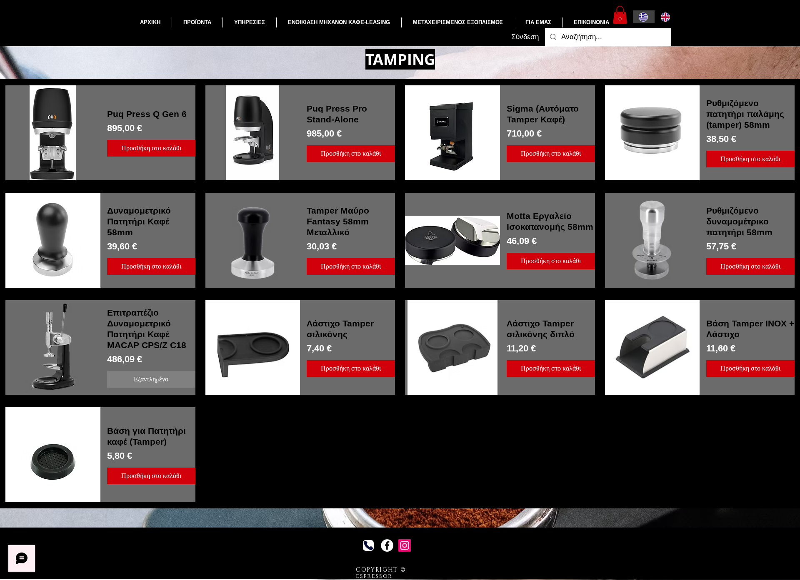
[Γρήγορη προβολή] (52, 132)
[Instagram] (404, 545)
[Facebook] (387, 545)
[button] (197, 22)
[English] (666, 16)
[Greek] (644, 16)
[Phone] (368, 545)
